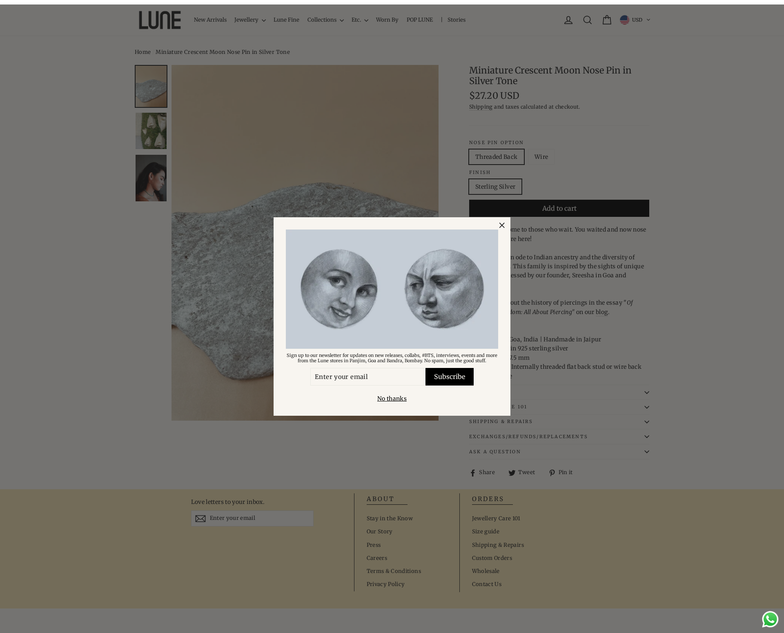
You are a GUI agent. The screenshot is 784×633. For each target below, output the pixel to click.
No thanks (392, 398)
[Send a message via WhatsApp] (770, 619)
